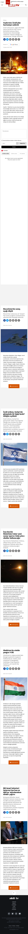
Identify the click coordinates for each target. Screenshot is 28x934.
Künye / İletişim (12, 925)
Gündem (14, 901)
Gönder (14, 147)
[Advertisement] (14, 224)
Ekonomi (14, 904)
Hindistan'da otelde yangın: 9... (17, 2)
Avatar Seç (22, 143)
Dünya (7, 2)
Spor (14, 906)
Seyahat (14, 909)
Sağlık (14, 907)
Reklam (17, 925)
